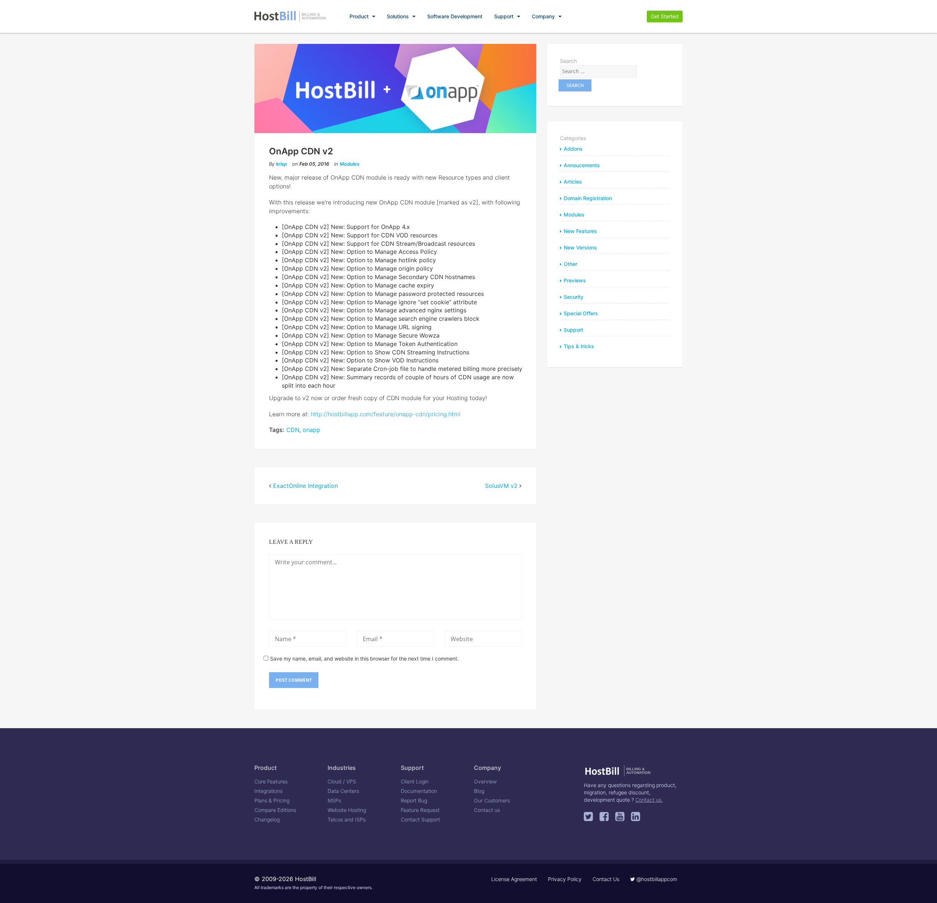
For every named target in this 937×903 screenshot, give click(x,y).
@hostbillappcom (656, 879)
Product (359, 16)
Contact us (487, 810)
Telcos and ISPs (347, 819)
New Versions (580, 247)
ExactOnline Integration (305, 485)
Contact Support (420, 819)
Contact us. (649, 800)
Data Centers (343, 791)
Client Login (415, 781)
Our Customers (492, 800)
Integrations (268, 791)
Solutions (398, 16)
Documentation (419, 791)
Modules (349, 164)
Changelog (267, 819)
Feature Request (420, 810)
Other (570, 264)
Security (573, 297)
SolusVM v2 (501, 485)
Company (543, 16)
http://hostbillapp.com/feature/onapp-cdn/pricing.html (385, 414)
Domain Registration (588, 198)
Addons (573, 149)
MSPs (334, 800)
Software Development (454, 16)
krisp (281, 164)
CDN (292, 429)
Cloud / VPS (342, 781)
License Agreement (514, 879)
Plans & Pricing (272, 800)
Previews (575, 280)
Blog (479, 791)
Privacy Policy (565, 879)
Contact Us (606, 879)
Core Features (271, 781)
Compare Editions (275, 810)
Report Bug (414, 800)
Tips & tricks (579, 346)
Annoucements (582, 165)
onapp (311, 429)
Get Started (665, 16)
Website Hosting (347, 810)
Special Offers (581, 313)
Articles (573, 181)
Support (504, 16)
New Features (580, 231)
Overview (485, 781)
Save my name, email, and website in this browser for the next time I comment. (364, 658)
